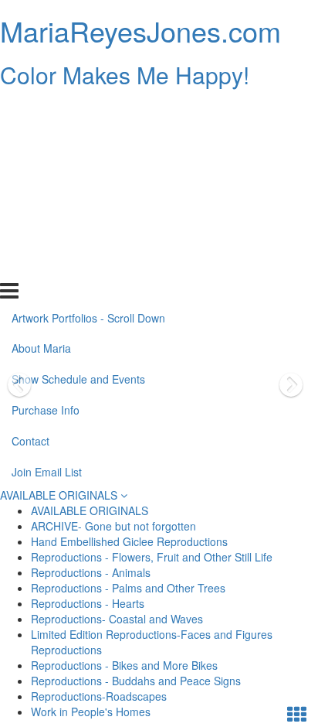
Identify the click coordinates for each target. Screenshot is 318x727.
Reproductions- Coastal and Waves (117, 618)
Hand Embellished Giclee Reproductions (129, 541)
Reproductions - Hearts (87, 603)
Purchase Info (46, 203)
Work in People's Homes (91, 711)
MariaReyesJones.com (140, 30)
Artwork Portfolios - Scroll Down (88, 110)
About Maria (41, 141)
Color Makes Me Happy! (124, 74)
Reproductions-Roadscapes (99, 696)
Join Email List (47, 265)
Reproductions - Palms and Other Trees (128, 588)
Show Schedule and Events (78, 172)
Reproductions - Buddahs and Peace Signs (136, 680)
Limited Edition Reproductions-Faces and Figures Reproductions (151, 641)
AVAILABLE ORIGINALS (60, 495)
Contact (30, 234)
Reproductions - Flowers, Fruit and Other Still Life (151, 557)
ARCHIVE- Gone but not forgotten (113, 526)
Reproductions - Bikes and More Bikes (124, 665)
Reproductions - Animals (91, 572)
